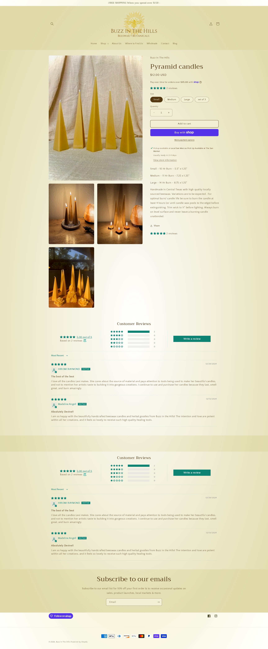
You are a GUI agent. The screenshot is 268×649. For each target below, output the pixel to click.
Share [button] (157, 226)
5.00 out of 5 (84, 337)
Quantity (154, 106)
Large (187, 99)
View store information (165, 160)
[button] (52, 23)
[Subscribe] (158, 602)
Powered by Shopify (79, 642)
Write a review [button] (192, 338)
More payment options (184, 140)
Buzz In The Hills (63, 642)
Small (156, 99)
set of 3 (202, 99)
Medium (172, 99)
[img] (59, 364)
